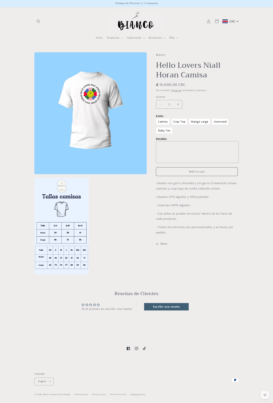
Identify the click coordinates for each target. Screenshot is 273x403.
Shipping (176, 90)
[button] (38, 21)
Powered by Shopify (61, 394)
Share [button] (163, 243)
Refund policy (81, 394)
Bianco (46, 394)
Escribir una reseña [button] (166, 306)
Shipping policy (138, 394)
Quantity (160, 97)
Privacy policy (99, 394)
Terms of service (118, 394)
